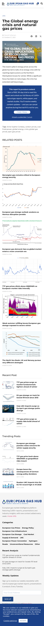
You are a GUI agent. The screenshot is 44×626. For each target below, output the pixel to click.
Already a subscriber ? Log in (22, 117)
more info (11, 516)
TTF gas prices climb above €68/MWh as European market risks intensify (19, 287)
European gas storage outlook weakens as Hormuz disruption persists (20, 213)
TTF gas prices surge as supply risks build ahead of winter (28, 421)
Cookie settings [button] (10, 621)
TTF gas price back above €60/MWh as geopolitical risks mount (27, 458)
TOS (19, 603)
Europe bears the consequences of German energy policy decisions (28, 471)
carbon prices (30, 127)
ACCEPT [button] (23, 621)
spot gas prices (14, 132)
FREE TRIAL (22, 112)
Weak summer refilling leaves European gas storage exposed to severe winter (21, 324)
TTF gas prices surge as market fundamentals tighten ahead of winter (27, 384)
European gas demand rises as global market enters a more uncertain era (22, 250)
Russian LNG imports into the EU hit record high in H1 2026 (29, 483)
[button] (31, 36)
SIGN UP (7, 599)
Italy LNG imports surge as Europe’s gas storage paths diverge (28, 408)
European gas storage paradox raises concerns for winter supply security (28, 445)
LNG (3, 16)
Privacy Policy (27, 603)
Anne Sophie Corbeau (16, 127)
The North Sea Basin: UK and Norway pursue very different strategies (21, 361)
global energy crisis (20, 129)
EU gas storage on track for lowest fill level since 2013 (28, 396)
